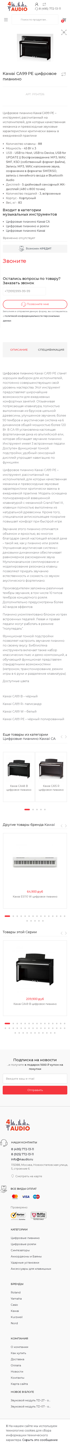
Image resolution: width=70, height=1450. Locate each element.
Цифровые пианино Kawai (25, 230)
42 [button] (54, 1033)
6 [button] (29, 916)
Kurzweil (16, 1317)
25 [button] (41, 1028)
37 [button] (35, 1033)
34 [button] (23, 1033)
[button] (64, 33)
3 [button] (37, 809)
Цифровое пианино (18, 373)
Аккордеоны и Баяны (26, 1256)
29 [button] (56, 1028)
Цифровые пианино (25, 1238)
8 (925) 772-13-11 (22, 1154)
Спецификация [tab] (51, 349)
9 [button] (41, 916)
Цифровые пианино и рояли (27, 226)
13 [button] (56, 916)
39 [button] (43, 1033)
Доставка (17, 1359)
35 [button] (27, 1033)
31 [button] (64, 1028)
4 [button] (41, 809)
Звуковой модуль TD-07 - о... (31, 1406)
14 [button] (60, 916)
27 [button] (49, 1028)
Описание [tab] (19, 349)
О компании (19, 1347)
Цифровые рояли (23, 1244)
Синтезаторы (20, 1250)
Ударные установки (25, 1262)
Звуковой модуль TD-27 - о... (30, 1400)
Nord (14, 1323)
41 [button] (51, 1033)
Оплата (16, 1365)
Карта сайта (19, 1384)
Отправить (35, 1090)
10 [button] (45, 916)
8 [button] (37, 916)
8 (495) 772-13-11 (49, 8)
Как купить (18, 1353)
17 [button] (31, 921)
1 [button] (27, 809)
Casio (14, 1304)
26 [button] (45, 1028)
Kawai (50, 824)
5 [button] (45, 809)
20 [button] (43, 921)
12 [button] (52, 916)
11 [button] (49, 916)
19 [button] (39, 921)
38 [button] (39, 1033)
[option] (19, 777)
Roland (15, 1292)
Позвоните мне (37, 304)
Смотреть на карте (28, 1176)
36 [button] (31, 1033)
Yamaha (16, 1298)
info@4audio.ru (22, 1159)
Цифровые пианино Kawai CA (28, 221)
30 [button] (60, 1028)
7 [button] (33, 916)
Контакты (17, 1377)
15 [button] (64, 916)
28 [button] (52, 1028)
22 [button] (29, 1028)
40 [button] (47, 1033)
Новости (17, 1371)
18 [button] (35, 921)
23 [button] (33, 1028)
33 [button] (19, 1033)
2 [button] (33, 809)
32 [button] (15, 1033)
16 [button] (27, 921)
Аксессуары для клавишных (31, 1268)
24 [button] (37, 1028)
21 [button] (25, 1028)
